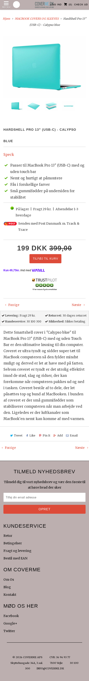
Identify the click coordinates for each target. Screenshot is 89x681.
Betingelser (12, 543)
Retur (7, 536)
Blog (7, 587)
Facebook (11, 616)
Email (74, 435)
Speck (8, 154)
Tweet (18, 435)
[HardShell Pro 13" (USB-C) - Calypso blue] (44, 67)
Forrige (13, 305)
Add (60, 435)
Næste (77, 305)
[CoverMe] (44, 3)
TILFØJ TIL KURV (45, 258)
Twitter (9, 631)
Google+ (10, 623)
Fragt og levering (17, 551)
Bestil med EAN (15, 558)
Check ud (81, 4)
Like (32, 435)
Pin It (46, 435)
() (70, 4)
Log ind (56, 4)
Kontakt (9, 595)
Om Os (8, 579)
